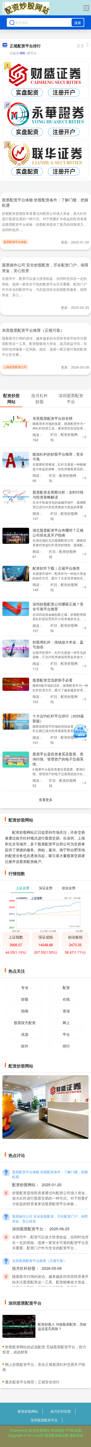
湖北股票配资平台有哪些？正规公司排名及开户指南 (58, 533)
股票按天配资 (25, 1022)
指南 (24, 1010)
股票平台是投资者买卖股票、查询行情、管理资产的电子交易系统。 (58, 758)
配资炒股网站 (28, 1411)
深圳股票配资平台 (44, 1420)
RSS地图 (57, 1430)
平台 (66, 1034)
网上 (66, 1022)
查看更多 (45, 799)
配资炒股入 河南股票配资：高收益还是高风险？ (62, 1326)
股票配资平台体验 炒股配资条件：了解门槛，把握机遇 (45, 202)
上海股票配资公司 (15, 367)
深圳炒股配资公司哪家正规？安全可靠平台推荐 (58, 606)
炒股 (24, 999)
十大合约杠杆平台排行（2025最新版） (58, 718)
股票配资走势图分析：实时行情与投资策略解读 (58, 494)
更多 (80, 46)
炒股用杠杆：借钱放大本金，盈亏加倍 (58, 644)
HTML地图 (73, 1430)
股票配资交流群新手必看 (53, 680)
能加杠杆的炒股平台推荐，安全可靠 (58, 456)
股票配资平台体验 (15, 242)
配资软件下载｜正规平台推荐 (56, 568)
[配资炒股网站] (26, 8)
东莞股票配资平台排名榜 (53, 418)
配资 (66, 987)
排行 (66, 1045)
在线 (66, 999)
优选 (24, 1034)
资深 (66, 1010)
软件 (24, 1045)
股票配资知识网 (57, 1435)
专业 (24, 987)
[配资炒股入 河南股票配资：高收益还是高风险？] (18, 1326)
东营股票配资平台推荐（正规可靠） (33, 330)
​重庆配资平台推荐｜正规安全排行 (32, 1381)
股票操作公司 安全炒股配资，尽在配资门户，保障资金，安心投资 (45, 267)
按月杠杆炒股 (60, 1411)
